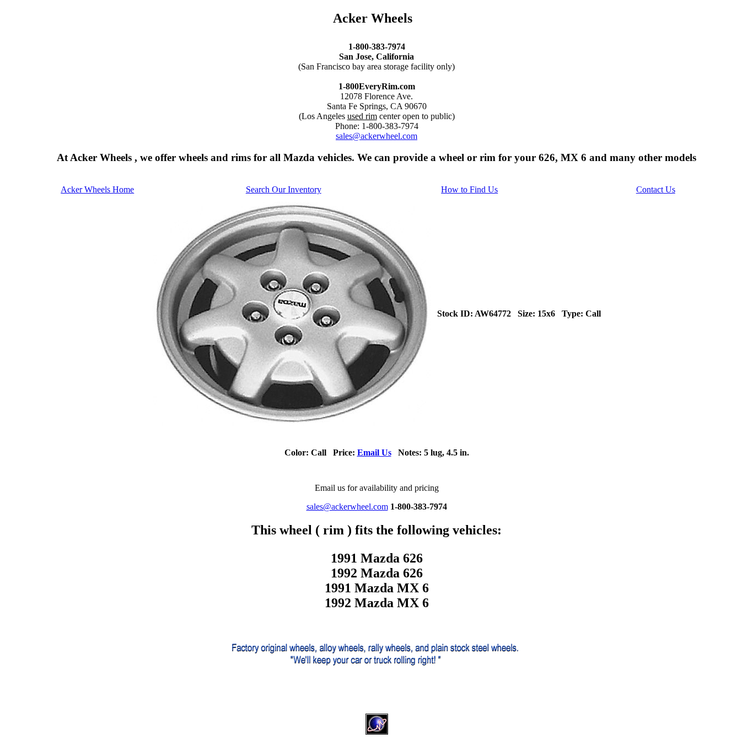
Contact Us (655, 189)
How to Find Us (469, 189)
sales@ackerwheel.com (376, 136)
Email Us (374, 452)
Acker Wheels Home (97, 189)
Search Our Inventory (283, 189)
